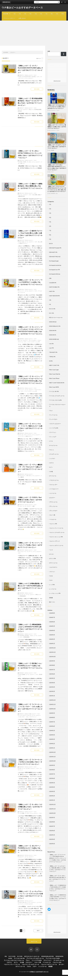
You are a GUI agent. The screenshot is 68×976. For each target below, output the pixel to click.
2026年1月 (52, 643)
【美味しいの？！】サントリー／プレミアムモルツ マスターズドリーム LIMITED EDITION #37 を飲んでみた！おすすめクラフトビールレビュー (30, 331)
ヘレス (51, 549)
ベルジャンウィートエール (56, 528)
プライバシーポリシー (9, 18)
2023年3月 (52, 791)
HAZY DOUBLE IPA (54, 287)
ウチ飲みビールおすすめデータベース (22, 7)
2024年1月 (52, 748)
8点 (52, 13)
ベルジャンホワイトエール (56, 545)
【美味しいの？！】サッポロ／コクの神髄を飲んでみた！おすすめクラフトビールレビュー (30, 806)
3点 (25, 13)
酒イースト (52, 602)
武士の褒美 (34, 194)
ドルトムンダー (53, 484)
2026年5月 (52, 626)
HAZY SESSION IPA (54, 295)
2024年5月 (52, 730)
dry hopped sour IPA (54, 269)
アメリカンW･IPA (54, 391)
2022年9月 (52, 817)
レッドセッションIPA (54, 593)
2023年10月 (52, 761)
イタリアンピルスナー (55, 423)
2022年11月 (52, 809)
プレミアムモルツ (33, 340)
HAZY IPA (52, 291)
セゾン (51, 467)
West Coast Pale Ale (54, 374)
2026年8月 (52, 613)
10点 (62, 13)
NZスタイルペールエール (55, 317)
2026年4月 (52, 630)
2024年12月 (52, 700)
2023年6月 (52, 778)
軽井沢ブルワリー (24, 243)
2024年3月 (52, 739)
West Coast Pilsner (54, 378)
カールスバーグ (22, 551)
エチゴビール (22, 594)
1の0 (20, 768)
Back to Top (34, 941)
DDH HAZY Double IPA (55, 248)
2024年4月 (52, 735)
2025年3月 (52, 687)
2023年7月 (52, 774)
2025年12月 (52, 648)
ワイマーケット (33, 716)
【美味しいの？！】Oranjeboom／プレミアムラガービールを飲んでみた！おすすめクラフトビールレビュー (57, 106)
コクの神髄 (21, 813)
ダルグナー (21, 856)
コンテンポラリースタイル (25, 715)
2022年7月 (52, 826)
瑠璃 (33, 506)
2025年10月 (52, 656)
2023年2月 (52, 795)
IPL (50, 304)
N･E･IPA (51, 313)
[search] (58, 2)
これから (31, 635)
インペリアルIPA (53, 428)
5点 (36, 13)
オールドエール (53, 445)
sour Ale (51, 343)
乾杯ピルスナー (29, 436)
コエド (20, 506)
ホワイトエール (53, 563)
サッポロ (29, 161)
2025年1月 (52, 695)
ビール (26, 78)
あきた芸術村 (22, 674)
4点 (30, 13)
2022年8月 (52, 822)
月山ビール (31, 109)
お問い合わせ (22, 18)
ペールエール (52, 519)
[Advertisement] (34, 33)
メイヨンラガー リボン (23, 716)
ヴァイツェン (52, 432)
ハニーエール (52, 493)
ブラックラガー (53, 510)
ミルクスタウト (53, 567)
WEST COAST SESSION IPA (56, 382)
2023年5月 (52, 782)
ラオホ (51, 576)
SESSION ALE (54, 193)
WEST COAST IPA (54, 365)
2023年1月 (52, 800)
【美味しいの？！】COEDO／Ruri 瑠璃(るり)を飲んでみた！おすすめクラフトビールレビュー (30, 499)
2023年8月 (52, 769)
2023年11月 (52, 756)
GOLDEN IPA (52, 282)
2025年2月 (52, 691)
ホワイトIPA (52, 558)
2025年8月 (52, 665)
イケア (37, 76)
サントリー (21, 290)
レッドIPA (52, 584)
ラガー (35, 75)
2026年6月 (52, 621)
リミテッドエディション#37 (33, 341)
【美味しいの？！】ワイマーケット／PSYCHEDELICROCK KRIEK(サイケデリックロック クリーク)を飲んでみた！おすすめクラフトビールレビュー (57, 858)
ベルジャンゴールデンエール (56, 532)
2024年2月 (52, 743)
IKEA (20, 76)
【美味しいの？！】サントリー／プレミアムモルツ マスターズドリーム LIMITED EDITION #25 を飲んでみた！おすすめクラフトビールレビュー (30, 380)
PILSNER (34, 76)
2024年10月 (52, 708)
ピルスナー (30, 75)
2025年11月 (52, 652)
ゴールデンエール (54, 454)
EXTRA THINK (22, 161)
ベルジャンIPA (53, 523)
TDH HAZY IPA (53, 352)
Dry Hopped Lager (54, 261)
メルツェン (52, 571)
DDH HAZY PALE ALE (54, 256)
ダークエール (52, 476)
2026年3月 (52, 634)
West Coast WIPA (54, 387)
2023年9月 (52, 765)
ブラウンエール (53, 502)
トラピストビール (54, 480)
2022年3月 (52, 843)
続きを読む (37, 89)
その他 (29, 713)
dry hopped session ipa (55, 265)
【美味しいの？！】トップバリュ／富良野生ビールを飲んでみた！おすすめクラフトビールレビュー (57, 126)
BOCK (51, 243)
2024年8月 (52, 717)
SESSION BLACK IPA (54, 326)
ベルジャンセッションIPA (56, 536)
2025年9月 (52, 661)
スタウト (51, 462)
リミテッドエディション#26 (30, 391)
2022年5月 (52, 835)
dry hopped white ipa (54, 274)
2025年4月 (52, 682)
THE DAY (28, 475)
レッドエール (52, 589)
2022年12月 (52, 804)
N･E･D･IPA (52, 308)
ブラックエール (53, 506)
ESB (50, 278)
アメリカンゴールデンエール (56, 395)
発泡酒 (52, 150)
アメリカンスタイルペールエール (14, 960)
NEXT (38, 930)
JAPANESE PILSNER (24, 635)
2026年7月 (52, 617)
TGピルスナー (22, 475)
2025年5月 (52, 678)
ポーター (51, 554)
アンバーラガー (53, 419)
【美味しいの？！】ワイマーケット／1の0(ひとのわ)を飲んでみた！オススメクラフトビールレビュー (30, 762)
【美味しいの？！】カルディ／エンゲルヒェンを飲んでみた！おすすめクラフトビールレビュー (57, 146)
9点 (57, 13)
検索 (49, 51)
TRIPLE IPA (52, 356)
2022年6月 (52, 830)
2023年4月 (52, 787)
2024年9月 (52, 713)
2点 (20, 13)
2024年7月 (52, 722)
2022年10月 (52, 813)
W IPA (51, 361)
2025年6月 (52, 674)
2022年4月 (52, 839)
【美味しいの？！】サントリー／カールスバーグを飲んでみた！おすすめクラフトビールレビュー (30, 545)
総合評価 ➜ (6, 13)
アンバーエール (53, 415)
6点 (41, 13)
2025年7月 (52, 669)
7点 (46, 13)
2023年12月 (52, 752)
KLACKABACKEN (26, 76)
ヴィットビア (52, 436)
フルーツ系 (52, 515)
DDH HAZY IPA (53, 252)
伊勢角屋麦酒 (23, 596)
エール (51, 441)
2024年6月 (52, 726)
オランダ (21, 434)
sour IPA (51, 348)
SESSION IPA (52, 330)
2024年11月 (52, 704)
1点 (15, 13)
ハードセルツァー (54, 489)
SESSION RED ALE (54, 339)
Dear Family (21, 241)
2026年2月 (52, 639)
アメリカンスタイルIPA (55, 400)
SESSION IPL (52, 335)
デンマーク (29, 551)
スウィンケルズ (27, 434)
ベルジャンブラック (54, 541)
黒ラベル (23, 163)
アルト (51, 410)
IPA (50, 300)
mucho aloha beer (23, 902)
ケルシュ (51, 449)
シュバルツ (52, 458)
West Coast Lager (54, 369)
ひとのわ (28, 768)
